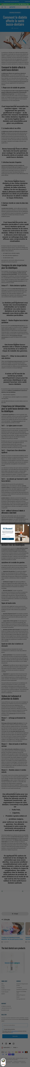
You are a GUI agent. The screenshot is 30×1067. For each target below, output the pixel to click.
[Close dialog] (28, 525)
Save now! (7, 538)
